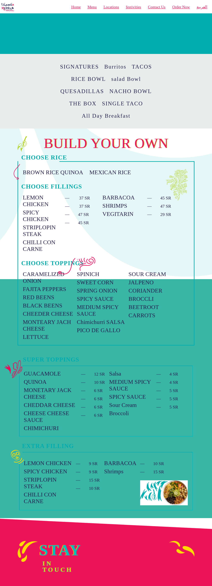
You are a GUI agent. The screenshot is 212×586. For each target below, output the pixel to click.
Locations (111, 7)
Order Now (181, 7)
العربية (202, 7)
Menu (92, 7)
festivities (133, 7)
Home (76, 7)
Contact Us (156, 7)
